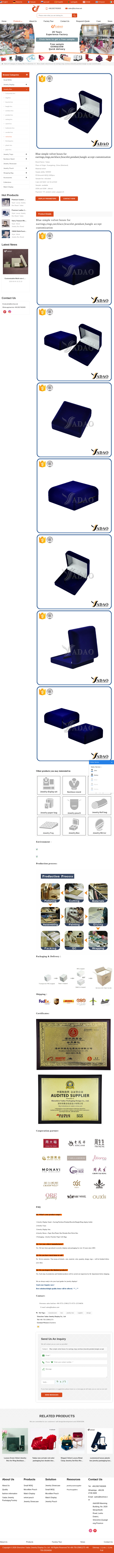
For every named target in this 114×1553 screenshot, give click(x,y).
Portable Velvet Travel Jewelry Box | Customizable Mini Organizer (99, 1459)
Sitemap (96, 1547)
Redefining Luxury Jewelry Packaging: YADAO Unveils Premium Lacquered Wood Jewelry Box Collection (16, 278)
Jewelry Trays (8, 154)
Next (28, 267)
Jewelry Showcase (9, 163)
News (110, 21)
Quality (5, 1489)
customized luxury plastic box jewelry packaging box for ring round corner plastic (71, 1459)
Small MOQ (7, 80)
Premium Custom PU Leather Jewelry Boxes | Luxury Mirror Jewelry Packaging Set (19, 200)
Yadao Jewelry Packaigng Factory (9, 1499)
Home (4, 21)
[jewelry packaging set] (57, 43)
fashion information (9, 1493)
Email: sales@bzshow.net (98, 1498)
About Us (33, 21)
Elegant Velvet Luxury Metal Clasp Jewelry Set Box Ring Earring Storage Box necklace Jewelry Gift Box (43, 1459)
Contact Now (69, 199)
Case (99, 21)
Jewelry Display (8, 84)
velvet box (30, 64)
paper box (8, 149)
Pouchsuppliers (72, 1489)
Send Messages (51, 1395)
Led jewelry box (10, 93)
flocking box (9, 141)
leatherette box (9, 128)
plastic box (8, 145)
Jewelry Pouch (8, 168)
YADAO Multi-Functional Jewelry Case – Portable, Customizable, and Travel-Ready (19, 231)
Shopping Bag (8, 173)
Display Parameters (47, 199)
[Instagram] (9, 311)
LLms (103, 1547)
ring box (8, 98)
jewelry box (70, 1313)
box (62, 1313)
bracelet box (9, 102)
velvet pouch (29, 1497)
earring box (8, 119)
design (89, 1313)
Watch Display (8, 187)
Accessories (7, 177)
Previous (2, 267)
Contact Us (64, 21)
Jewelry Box (21, 64)
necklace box (9, 111)
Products (16, 21)
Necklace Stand (8, 159)
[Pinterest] (4, 311)
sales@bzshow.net (75, 8)
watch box (8, 123)
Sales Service (95, 767)
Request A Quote (83, 21)
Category (12, 64)
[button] (52, 59)
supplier (80, 1313)
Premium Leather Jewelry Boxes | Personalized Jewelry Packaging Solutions (19, 210)
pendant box (9, 115)
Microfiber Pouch (30, 1489)
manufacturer (52, 1313)
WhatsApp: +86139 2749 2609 (96, 1491)
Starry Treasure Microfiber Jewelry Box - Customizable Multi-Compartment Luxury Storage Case (19, 221)
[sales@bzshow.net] (38, 1326)
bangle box (8, 106)
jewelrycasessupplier (74, 1485)
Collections (7, 182)
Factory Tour (48, 21)
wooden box (9, 132)
